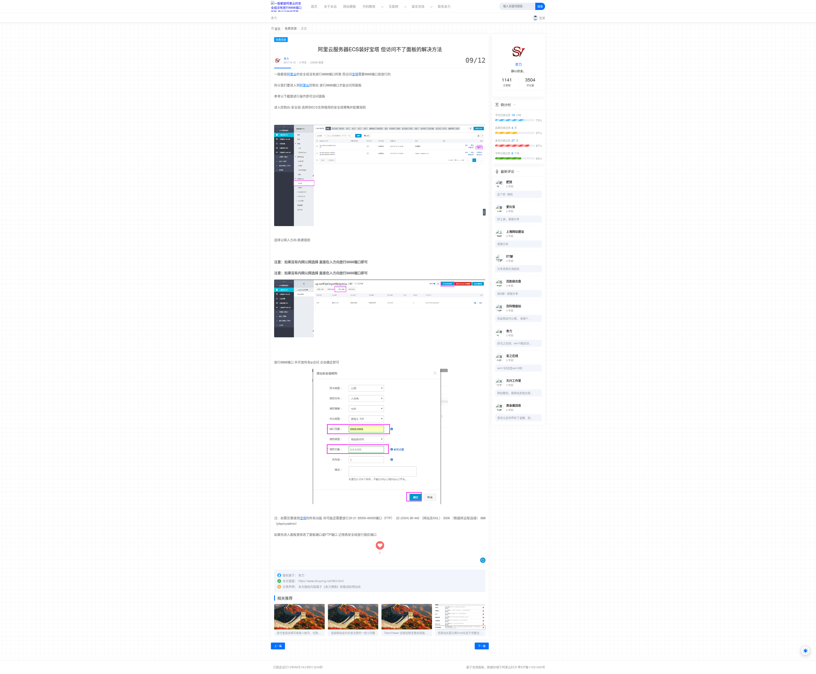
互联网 (393, 6)
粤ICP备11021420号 (531, 667)
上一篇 (278, 646)
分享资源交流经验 (508, 269)
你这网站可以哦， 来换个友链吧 (515, 318)
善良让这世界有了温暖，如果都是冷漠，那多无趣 (515, 418)
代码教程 (369, 6)
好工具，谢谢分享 (508, 219)
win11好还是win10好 (509, 368)
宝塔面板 (478, 667)
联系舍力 (444, 6)
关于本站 (330, 6)
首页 (314, 6)
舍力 (274, 17)
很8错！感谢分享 (507, 293)
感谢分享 (502, 244)
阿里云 (291, 74)
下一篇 (482, 646)
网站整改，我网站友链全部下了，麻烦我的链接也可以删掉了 (515, 393)
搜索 (540, 6)
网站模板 (349, 6)
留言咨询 (418, 6)
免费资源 (291, 28)
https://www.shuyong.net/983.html (321, 581)
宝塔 (355, 74)
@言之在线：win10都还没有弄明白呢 (515, 343)
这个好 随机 (505, 194)
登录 (542, 18)
